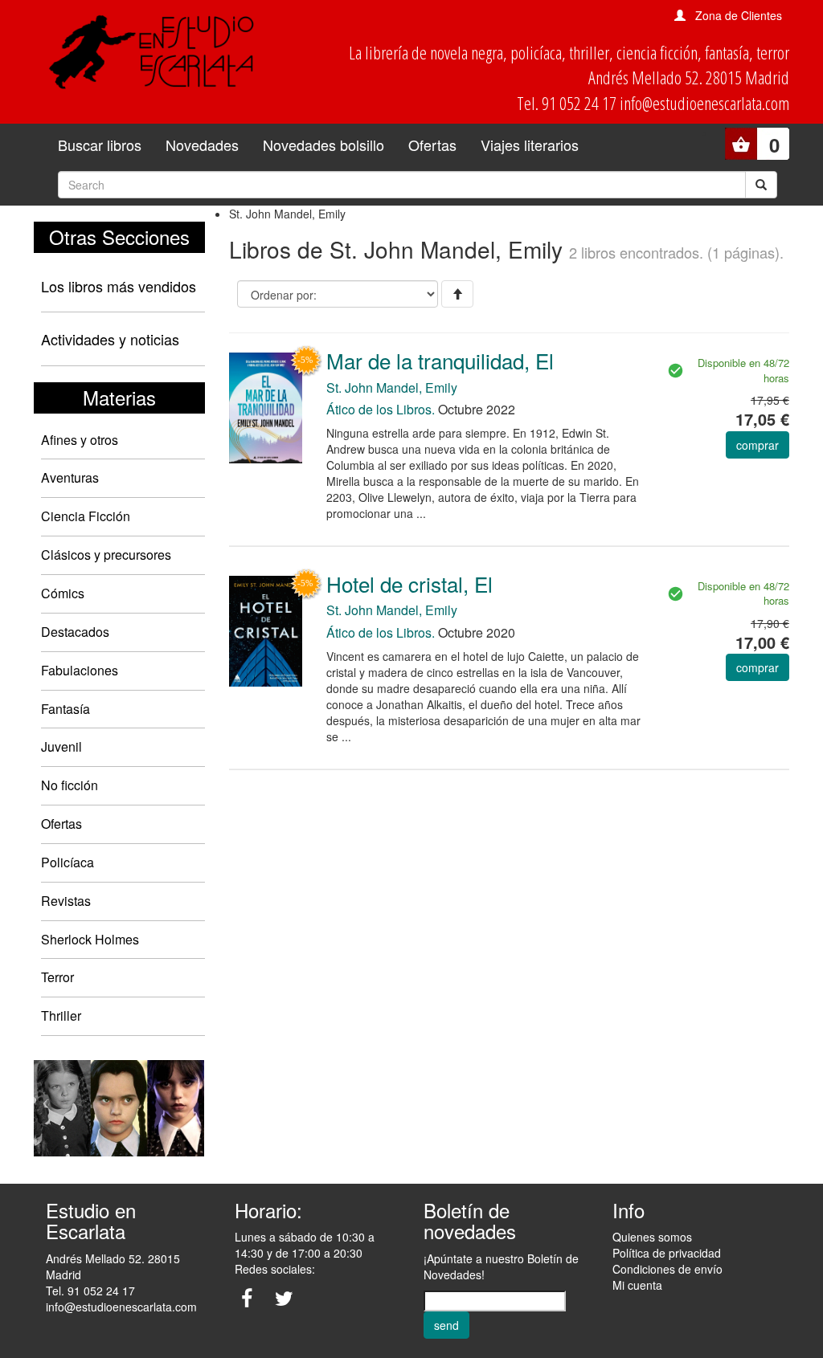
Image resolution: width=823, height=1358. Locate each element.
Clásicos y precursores (106, 554)
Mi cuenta (637, 1285)
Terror (57, 977)
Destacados (75, 631)
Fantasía (65, 708)
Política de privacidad (666, 1253)
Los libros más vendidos (118, 285)
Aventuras (70, 477)
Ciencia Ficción (85, 516)
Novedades (202, 144)
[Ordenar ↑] (457, 294)
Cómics (62, 593)
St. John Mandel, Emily (391, 387)
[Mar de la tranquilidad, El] (265, 406)
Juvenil (61, 746)
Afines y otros (79, 439)
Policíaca (67, 862)
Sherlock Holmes (90, 939)
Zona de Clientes (738, 15)
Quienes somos (652, 1237)
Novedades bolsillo (323, 144)
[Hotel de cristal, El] (265, 630)
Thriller (61, 1015)
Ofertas (432, 144)
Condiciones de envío (667, 1269)
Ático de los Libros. (380, 409)
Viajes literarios (530, 144)
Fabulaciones (79, 670)
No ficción (69, 785)
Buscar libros (99, 144)
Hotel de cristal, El (409, 583)
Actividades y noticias (110, 338)
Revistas (66, 900)
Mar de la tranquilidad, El (440, 360)
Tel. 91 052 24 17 (90, 1291)
